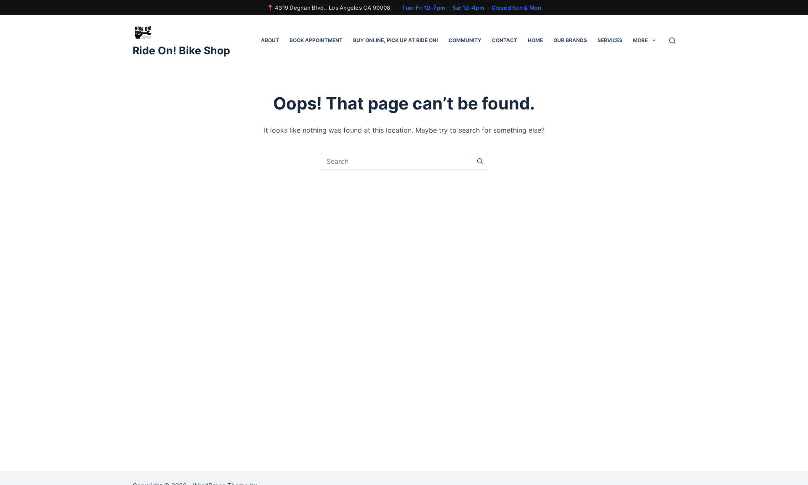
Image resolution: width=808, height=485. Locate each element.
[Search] (672, 40)
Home (535, 40)
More (640, 40)
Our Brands (570, 40)
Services (610, 40)
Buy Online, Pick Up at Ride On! (395, 40)
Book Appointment (316, 40)
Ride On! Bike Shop (181, 50)
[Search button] (480, 161)
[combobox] (396, 161)
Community (465, 40)
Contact (504, 40)
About (270, 40)
